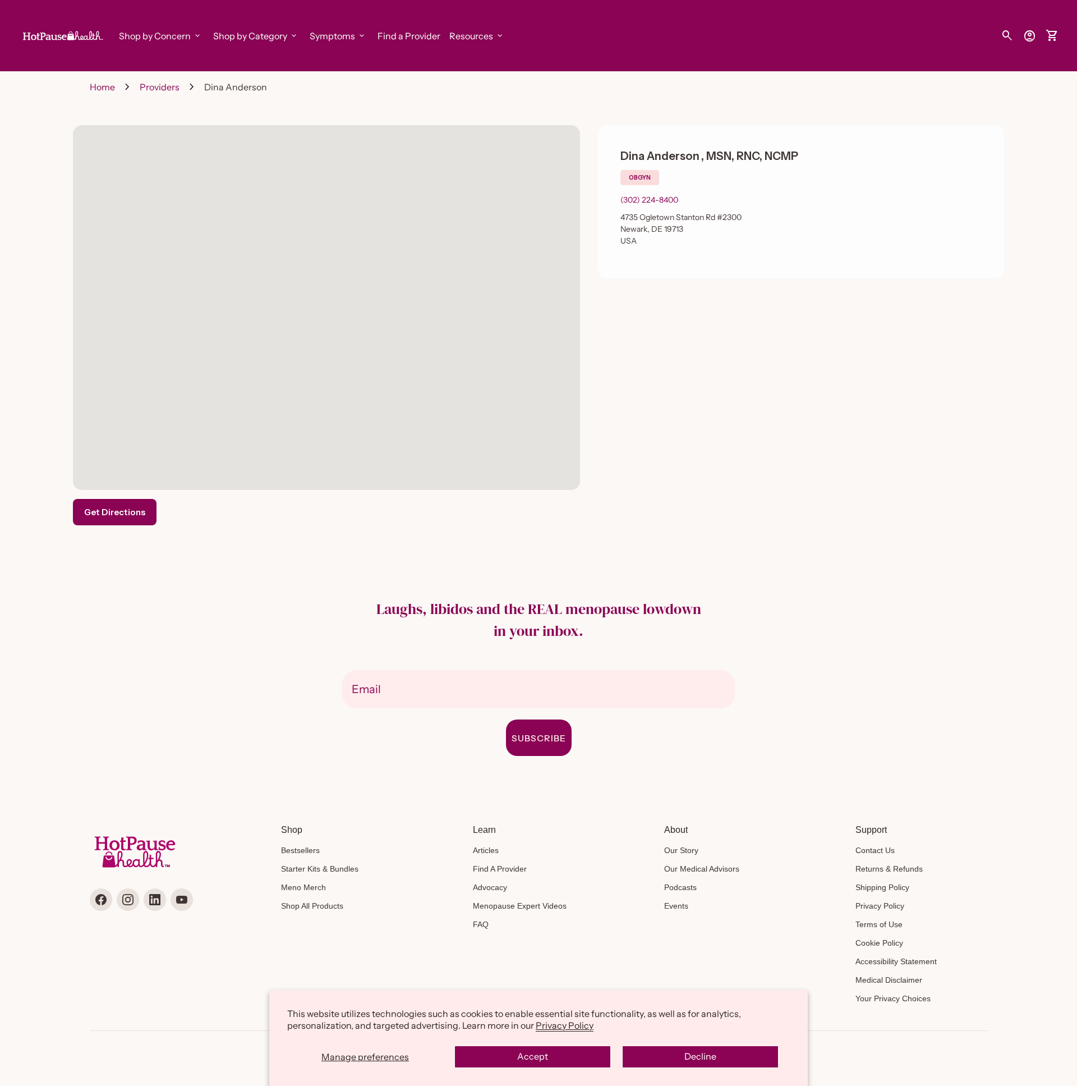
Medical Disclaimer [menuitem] (888, 979)
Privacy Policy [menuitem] (879, 905)
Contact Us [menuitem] (875, 850)
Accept (532, 1056)
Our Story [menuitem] (681, 850)
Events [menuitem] (676, 905)
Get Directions (114, 512)
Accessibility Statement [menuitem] (896, 961)
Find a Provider (409, 36)
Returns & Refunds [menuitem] (889, 868)
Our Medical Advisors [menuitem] (701, 868)
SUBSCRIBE (539, 738)
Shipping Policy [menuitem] (882, 887)
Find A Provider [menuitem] (500, 868)
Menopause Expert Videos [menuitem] (520, 905)
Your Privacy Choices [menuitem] (893, 998)
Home (102, 87)
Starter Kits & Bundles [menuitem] (319, 868)
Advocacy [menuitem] (490, 887)
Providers (160, 87)
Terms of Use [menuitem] (879, 924)
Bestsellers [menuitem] (300, 850)
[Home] (61, 34)
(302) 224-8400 (649, 200)
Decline (700, 1056)
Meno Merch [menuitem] (303, 887)
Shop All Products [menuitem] (312, 905)
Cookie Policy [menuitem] (879, 942)
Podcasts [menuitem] (680, 887)
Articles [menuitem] (486, 850)
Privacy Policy (564, 1025)
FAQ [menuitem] (481, 924)
